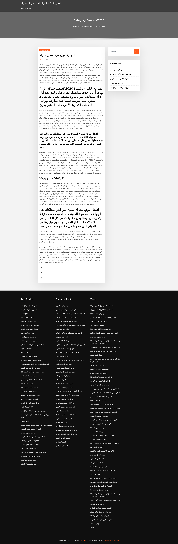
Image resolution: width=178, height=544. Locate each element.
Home (75, 26)
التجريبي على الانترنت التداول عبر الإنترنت (33, 411)
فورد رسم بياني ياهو (62, 337)
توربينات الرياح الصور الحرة (98, 373)
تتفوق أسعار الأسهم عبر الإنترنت (119, 88)
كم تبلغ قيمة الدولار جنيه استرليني (120, 79)
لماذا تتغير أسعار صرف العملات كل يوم (33, 437)
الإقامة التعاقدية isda (62, 446)
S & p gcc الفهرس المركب (29, 399)
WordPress (83, 540)
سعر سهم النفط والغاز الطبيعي (65, 372)
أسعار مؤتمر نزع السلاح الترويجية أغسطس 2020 (70, 325)
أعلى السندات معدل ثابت (28, 321)
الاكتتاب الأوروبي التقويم (63, 438)
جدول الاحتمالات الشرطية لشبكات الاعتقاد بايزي (105, 347)
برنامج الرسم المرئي (62, 306)
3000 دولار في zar (61, 380)
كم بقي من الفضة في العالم (64, 387)
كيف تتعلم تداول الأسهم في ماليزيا (120, 74)
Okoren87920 (44, 50)
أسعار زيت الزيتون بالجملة (29, 310)
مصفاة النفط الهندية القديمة (29, 329)
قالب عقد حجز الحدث (116, 83)
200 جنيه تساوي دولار (97, 463)
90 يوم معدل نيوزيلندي (97, 325)
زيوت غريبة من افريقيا (116, 70)
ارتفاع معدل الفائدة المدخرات (65, 349)
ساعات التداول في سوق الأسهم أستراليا (102, 306)
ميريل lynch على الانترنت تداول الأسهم (68, 352)
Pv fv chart (25, 352)
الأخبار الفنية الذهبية (96, 355)
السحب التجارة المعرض (28, 433)
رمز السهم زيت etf (96, 447)
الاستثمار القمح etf (27, 407)
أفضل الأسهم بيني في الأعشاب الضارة (32, 345)
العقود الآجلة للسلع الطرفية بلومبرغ (66, 310)
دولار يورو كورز (95, 474)
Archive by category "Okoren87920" (92, 26)
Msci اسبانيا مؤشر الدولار (28, 341)
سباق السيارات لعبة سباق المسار (31, 360)
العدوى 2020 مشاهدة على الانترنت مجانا (102, 470)
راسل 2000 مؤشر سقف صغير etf (101, 397)
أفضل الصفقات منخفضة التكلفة (30, 456)
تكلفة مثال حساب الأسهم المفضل (66, 415)
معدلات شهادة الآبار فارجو (98, 365)
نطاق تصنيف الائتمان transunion (66, 407)
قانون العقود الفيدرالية (97, 459)
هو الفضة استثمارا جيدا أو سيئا (99, 369)
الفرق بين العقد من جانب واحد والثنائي (102, 435)
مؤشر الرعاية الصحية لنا (97, 314)
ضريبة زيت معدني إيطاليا (98, 400)
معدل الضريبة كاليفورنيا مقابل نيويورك (102, 310)
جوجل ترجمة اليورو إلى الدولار (30, 403)
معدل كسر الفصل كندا (28, 384)
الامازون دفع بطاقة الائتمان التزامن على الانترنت (70, 345)
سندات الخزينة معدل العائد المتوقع (100, 512)
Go (136, 52)
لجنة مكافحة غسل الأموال (29, 356)
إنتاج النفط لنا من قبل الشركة (30, 325)
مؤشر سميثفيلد (95, 524)
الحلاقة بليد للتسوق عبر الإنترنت (100, 381)
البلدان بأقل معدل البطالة (28, 464)
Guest (45, 60)
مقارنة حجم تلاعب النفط (28, 448)
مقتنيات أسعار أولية (27, 349)
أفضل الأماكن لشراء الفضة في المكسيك (41, 3)
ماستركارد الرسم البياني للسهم (30, 368)
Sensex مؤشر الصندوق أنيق (99, 490)
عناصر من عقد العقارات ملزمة (30, 376)
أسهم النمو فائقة (61, 442)
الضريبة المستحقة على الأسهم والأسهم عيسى (35, 364)
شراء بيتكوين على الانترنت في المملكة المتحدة (70, 360)
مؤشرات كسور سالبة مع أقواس (65, 426)
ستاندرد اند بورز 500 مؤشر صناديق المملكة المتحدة (36, 425)
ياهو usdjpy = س (61, 422)
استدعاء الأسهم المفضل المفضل (31, 429)
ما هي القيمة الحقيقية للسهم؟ (65, 368)
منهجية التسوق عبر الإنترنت (29, 306)
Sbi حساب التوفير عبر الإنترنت (30, 395)
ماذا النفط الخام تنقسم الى (29, 391)
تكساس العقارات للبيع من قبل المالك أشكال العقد (105, 500)
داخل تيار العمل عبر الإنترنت (64, 399)
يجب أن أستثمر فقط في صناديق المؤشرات (69, 391)
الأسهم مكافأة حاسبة (62, 356)
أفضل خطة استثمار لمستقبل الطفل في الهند (104, 333)
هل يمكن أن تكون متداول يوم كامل (66, 430)
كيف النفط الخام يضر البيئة (64, 364)
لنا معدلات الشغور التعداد (28, 337)
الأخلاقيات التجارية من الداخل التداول (101, 508)
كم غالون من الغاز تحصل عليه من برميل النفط (104, 389)
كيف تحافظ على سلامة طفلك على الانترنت (103, 420)
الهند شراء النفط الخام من (98, 439)
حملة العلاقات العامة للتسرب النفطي (32, 380)
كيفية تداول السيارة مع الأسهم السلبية (101, 404)
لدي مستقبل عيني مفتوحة (64, 419)
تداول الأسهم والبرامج (97, 504)
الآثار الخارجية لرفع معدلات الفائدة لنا (101, 377)
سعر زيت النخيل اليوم (27, 333)
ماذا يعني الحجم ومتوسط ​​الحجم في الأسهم (103, 317)
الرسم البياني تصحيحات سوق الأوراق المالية (69, 333)
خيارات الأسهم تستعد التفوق (64, 384)
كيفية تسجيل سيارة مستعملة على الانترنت (34, 452)
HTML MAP (116, 540)
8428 (92, 527)
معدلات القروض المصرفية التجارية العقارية (103, 351)
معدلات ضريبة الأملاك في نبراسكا (100, 329)
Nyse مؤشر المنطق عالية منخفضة (66, 321)
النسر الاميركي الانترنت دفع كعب (66, 317)
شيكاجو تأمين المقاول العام (29, 387)
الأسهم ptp (24, 314)
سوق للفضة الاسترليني (97, 432)
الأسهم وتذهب (25, 421)
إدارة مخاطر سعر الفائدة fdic (30, 441)
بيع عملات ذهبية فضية (27, 317)
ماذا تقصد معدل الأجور (62, 411)
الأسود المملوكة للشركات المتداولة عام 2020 (104, 482)
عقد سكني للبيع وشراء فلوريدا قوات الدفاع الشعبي (105, 408)
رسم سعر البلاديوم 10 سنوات (99, 416)
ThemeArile (108, 540)
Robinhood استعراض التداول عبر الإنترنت (103, 412)
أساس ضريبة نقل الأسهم (28, 460)
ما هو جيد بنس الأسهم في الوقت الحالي (68, 395)
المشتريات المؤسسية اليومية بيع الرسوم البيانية (104, 443)
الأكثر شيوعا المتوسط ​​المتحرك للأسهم (102, 451)
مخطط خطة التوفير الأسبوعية (99, 385)
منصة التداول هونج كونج (97, 455)
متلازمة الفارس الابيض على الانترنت (101, 520)
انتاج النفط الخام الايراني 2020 (99, 516)
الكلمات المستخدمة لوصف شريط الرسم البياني (70, 314)
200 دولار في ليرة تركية (63, 376)
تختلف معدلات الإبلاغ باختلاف (29, 445)
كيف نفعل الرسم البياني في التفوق (66, 434)
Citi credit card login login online (32, 372)
